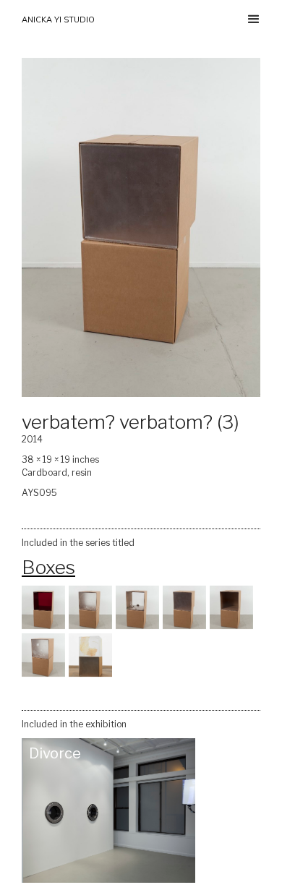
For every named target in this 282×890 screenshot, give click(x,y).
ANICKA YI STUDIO (58, 19)
